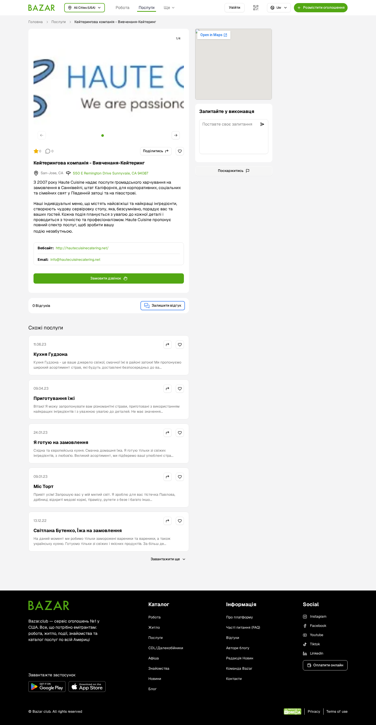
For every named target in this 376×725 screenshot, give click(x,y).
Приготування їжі (54, 398)
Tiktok (315, 644)
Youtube (316, 635)
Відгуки (232, 637)
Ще (167, 7)
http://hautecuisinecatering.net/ (82, 248)
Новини (154, 678)
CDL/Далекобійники (165, 648)
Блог (152, 689)
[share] (167, 344)
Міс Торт (43, 486)
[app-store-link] (87, 686)
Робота (122, 7)
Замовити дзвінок (105, 278)
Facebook (318, 625)
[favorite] (180, 151)
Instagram (318, 616)
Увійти (234, 7)
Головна (35, 21)
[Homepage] (41, 8)
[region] (109, 88)
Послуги (146, 7)
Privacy (314, 711)
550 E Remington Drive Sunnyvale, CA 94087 (110, 173)
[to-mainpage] (48, 605)
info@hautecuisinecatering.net (75, 259)
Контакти (234, 678)
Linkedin (316, 653)
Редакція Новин (239, 658)
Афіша (153, 658)
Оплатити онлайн (328, 665)
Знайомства (158, 668)
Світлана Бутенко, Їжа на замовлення (78, 530)
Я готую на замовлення (61, 442)
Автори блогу (237, 648)
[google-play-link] (46, 686)
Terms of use (337, 711)
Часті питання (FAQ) (243, 627)
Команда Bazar (239, 668)
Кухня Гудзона (51, 354)
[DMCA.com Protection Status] (292, 711)
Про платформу (239, 617)
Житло (154, 627)
